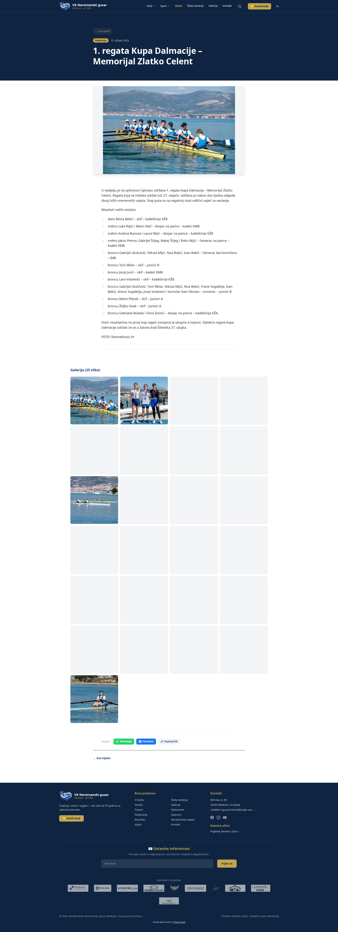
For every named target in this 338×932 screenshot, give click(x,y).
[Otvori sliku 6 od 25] (144, 450)
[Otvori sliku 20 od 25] (244, 599)
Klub (149, 6)
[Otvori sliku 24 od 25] (244, 649)
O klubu (139, 800)
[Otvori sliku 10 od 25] (144, 500)
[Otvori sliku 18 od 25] (144, 599)
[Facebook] (212, 817)
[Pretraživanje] (240, 6)
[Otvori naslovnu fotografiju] (169, 130)
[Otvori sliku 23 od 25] (194, 649)
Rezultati (140, 819)
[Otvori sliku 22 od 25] (144, 649)
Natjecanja (141, 814)
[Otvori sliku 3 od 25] (194, 400)
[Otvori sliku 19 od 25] (194, 599)
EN (277, 6)
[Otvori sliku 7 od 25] (194, 450)
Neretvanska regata (182, 819)
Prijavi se (226, 863)
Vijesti (178, 5)
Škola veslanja (195, 5)
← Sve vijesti (102, 31)
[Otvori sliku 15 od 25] (194, 550)
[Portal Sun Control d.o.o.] (216, 888)
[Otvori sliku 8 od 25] (244, 450)
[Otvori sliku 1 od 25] (94, 400)
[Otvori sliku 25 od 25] (94, 699)
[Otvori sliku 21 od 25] (94, 649)
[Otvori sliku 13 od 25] (94, 550)
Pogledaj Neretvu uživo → (225, 831)
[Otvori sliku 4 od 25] (244, 400)
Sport (163, 6)
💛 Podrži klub (259, 6)
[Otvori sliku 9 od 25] (94, 500)
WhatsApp (126, 741)
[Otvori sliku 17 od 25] (94, 599)
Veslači (139, 804)
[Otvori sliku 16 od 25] (244, 550)
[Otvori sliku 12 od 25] (244, 500)
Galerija (213, 5)
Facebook (148, 741)
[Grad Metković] (78, 888)
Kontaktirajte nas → (243, 809)
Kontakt (227, 5)
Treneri (139, 809)
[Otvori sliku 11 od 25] (194, 500)
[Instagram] (218, 817)
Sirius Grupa (179, 922)
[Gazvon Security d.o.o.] (174, 888)
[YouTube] (225, 817)
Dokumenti (177, 809)
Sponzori (176, 814)
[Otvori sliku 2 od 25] (144, 400)
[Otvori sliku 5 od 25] (94, 450)
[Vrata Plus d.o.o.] (127, 888)
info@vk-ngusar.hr (221, 809)
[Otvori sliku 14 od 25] (144, 550)
